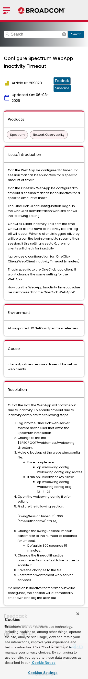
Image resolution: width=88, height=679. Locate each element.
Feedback (62, 81)
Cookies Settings (43, 673)
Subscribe (62, 88)
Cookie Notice (43, 663)
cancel (64, 34)
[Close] (77, 613)
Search (76, 34)
